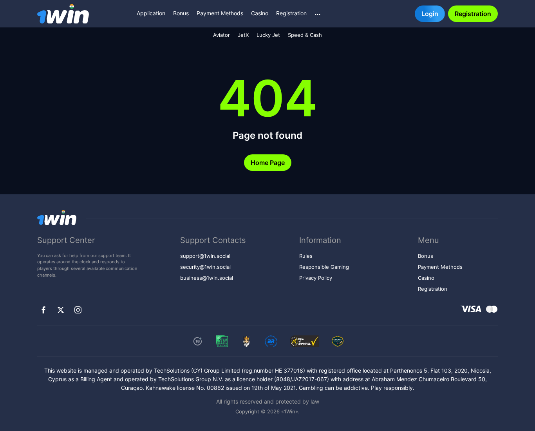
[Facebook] (43, 310)
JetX (243, 35)
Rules (306, 256)
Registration (291, 13)
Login (429, 14)
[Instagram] (78, 310)
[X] (60, 310)
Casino (259, 13)
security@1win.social (205, 267)
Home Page (268, 163)
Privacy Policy (315, 278)
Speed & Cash (305, 35)
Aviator (221, 35)
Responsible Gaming (324, 267)
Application (151, 13)
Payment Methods (220, 13)
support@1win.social (205, 256)
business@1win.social (206, 278)
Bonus (181, 13)
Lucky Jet (268, 35)
